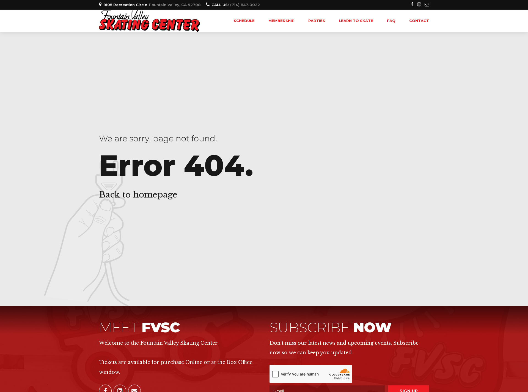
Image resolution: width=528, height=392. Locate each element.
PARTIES (316, 20)
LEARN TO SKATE (356, 20)
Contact (419, 20)
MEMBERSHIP (281, 20)
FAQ (391, 20)
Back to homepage (138, 195)
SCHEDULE (244, 20)
